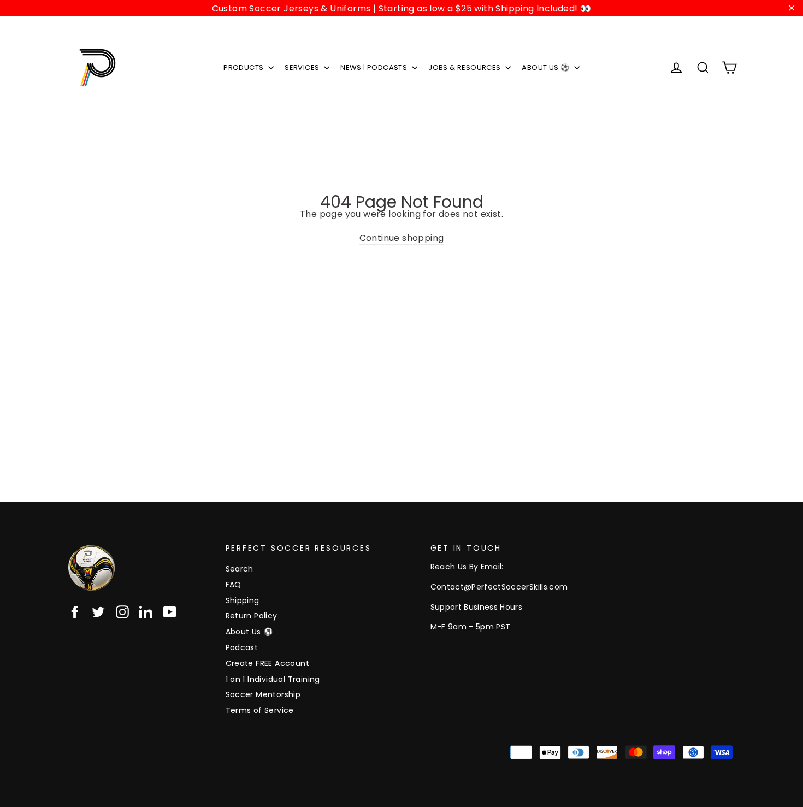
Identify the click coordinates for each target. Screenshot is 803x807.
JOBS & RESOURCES (465, 67)
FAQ (233, 584)
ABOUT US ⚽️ (546, 67)
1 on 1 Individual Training (273, 679)
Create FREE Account (268, 663)
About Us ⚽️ (249, 631)
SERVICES (303, 67)
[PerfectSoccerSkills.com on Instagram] (122, 611)
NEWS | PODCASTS (374, 67)
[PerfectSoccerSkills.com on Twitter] (98, 611)
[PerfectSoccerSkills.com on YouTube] (169, 611)
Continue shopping (401, 238)
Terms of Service (260, 710)
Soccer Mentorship (263, 694)
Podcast (242, 647)
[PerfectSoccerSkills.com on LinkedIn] (145, 611)
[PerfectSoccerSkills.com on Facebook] (74, 611)
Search (239, 568)
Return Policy (251, 615)
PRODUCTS (244, 67)
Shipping (242, 600)
